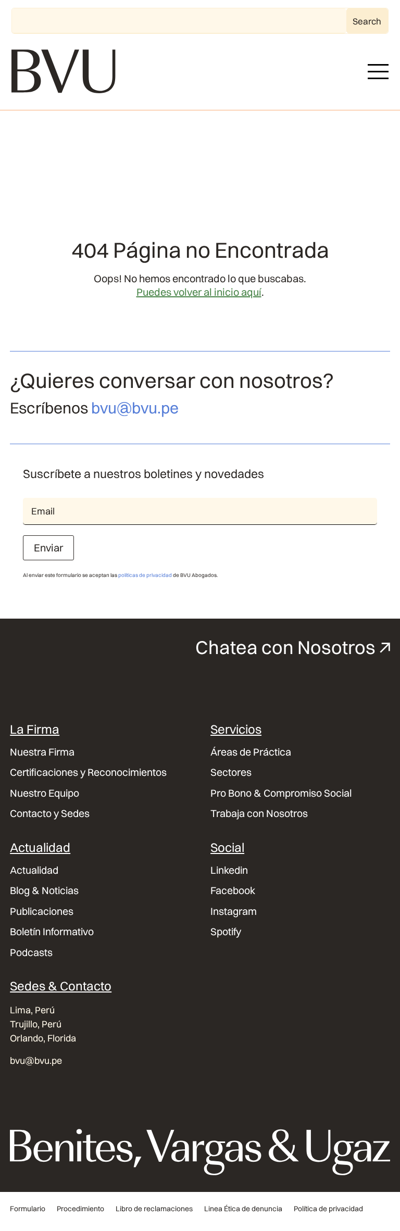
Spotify (225, 932)
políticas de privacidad (145, 575)
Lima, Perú (32, 1010)
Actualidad (34, 870)
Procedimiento (80, 1208)
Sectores (231, 772)
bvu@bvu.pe (135, 408)
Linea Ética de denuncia (243, 1208)
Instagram (233, 912)
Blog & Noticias (44, 891)
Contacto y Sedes (50, 814)
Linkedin (229, 870)
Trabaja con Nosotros (259, 814)
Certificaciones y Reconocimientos (88, 772)
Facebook (232, 891)
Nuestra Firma (42, 752)
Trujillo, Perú (35, 1024)
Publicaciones (41, 912)
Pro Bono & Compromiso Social (281, 793)
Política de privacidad (328, 1208)
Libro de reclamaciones (154, 1208)
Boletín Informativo (52, 932)
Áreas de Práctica (250, 752)
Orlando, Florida (43, 1038)
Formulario (27, 1208)
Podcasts (31, 953)
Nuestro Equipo (44, 793)
